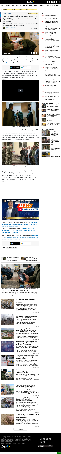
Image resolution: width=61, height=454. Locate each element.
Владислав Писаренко (10, 27)
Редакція (18, 443)
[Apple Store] (41, 446)
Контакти (23, 443)
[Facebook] (32, 53)
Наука (57, 5)
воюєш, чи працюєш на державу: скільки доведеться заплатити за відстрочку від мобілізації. (19, 224)
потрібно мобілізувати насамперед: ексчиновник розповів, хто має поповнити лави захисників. (20, 237)
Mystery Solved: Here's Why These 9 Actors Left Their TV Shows (53, 111)
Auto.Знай (25, 5)
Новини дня (33, 9)
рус (5, 2)
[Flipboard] (54, 2)
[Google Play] (49, 446)
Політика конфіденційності (6, 443)
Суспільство (41, 5)
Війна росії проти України (9, 9)
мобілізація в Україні (12, 247)
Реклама (14, 443)
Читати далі (20, 429)
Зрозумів (59, 452)
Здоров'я (52, 5)
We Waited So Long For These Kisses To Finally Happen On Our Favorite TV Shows (53, 115)
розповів (5, 63)
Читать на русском (32, 13)
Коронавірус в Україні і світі (23, 9)
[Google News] (50, 439)
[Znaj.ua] (31, 2)
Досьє (8, 5)
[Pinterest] (56, 2)
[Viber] (50, 2)
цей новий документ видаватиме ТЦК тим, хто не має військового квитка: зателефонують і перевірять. (18, 230)
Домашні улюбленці (16, 5)
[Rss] (52, 2)
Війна (35, 5)
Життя (30, 5)
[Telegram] (47, 2)
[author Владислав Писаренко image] (4, 28)
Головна (3, 5)
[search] (59, 2)
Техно (47, 5)
